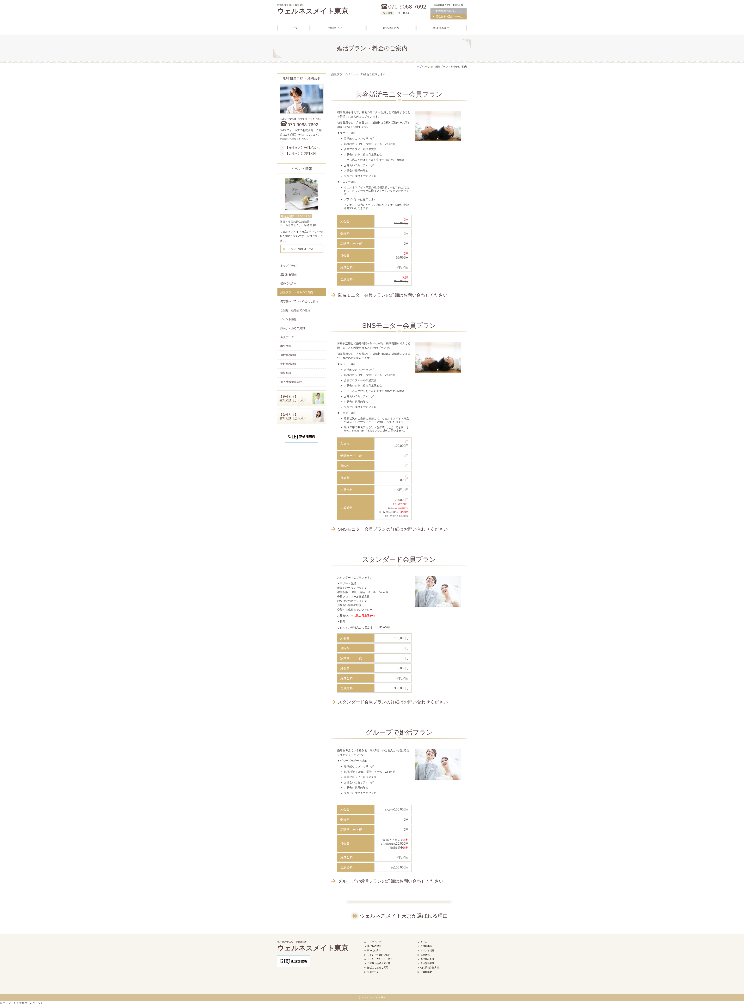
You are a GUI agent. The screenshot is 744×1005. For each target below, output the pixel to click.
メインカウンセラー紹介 (380, 959)
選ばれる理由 (374, 946)
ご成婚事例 (426, 946)
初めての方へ (374, 950)
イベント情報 (427, 950)
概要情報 (425, 954)
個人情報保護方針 (429, 967)
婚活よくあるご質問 (377, 967)
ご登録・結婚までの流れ (380, 963)
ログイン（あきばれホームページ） (21, 1002)
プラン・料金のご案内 (378, 954)
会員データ (373, 971)
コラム (423, 942)
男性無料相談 (427, 959)
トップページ (374, 942)
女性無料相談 (427, 963)
